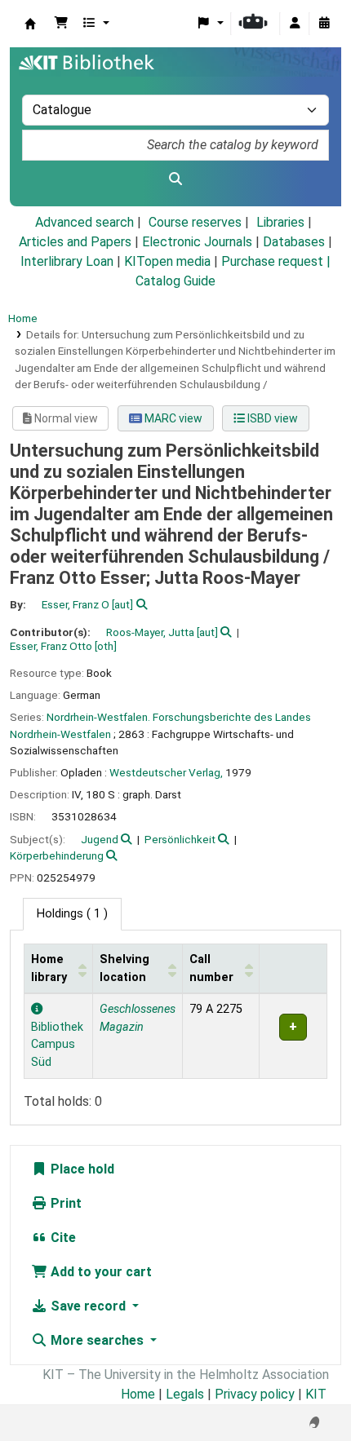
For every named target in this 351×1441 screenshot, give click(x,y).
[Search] (175, 179)
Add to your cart (99, 1272)
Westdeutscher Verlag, (166, 772)
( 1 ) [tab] (72, 914)
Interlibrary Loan (66, 261)
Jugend (99, 839)
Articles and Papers (75, 242)
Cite (61, 1237)
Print (64, 1203)
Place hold (80, 1169)
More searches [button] (97, 1340)
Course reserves (195, 222)
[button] (61, 23)
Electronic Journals (197, 242)
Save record (88, 1306)
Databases (294, 242)
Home (23, 318)
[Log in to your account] (295, 23)
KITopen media (167, 261)
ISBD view (271, 418)
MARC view (172, 418)
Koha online (30, 23)
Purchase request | (276, 261)
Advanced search (84, 222)
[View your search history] (324, 23)
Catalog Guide (175, 281)
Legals (185, 1394)
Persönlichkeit (179, 839)
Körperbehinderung (57, 855)
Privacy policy (255, 1394)
